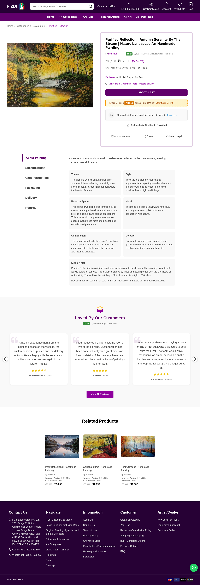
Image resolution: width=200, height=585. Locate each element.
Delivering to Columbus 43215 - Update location (131, 84)
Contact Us (89, 525)
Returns (30, 207)
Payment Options (129, 546)
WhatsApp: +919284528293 (26, 555)
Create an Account (130, 520)
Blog (48, 560)
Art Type (88, 16)
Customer (128, 512)
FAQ (122, 551)
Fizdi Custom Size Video (59, 520)
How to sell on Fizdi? (168, 520)
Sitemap (50, 565)
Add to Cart (146, 92)
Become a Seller (166, 530)
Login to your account (169, 525)
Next (195, 359)
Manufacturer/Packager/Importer (99, 546)
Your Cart (125, 525)
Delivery (31, 197)
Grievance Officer (92, 541)
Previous (5, 359)
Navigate (53, 512)
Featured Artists (110, 16)
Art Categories (68, 16)
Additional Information (57, 539)
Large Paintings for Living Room (62, 525)
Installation (88, 556)
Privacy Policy (90, 535)
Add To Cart (66, 493)
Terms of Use (90, 530)
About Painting (36, 157)
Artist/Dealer (168, 512)
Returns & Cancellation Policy (136, 530)
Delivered (110, 77)
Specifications (35, 167)
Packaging (32, 187)
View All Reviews (100, 394)
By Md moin (50, 474)
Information (93, 512)
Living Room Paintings (58, 549)
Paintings (51, 555)
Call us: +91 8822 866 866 (26, 549)
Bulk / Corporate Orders (132, 541)
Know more (172, 115)
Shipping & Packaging (132, 535)
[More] (78, 17)
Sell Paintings (144, 16)
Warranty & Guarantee (94, 551)
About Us (88, 520)
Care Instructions (37, 177)
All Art (127, 16)
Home (50, 16)
